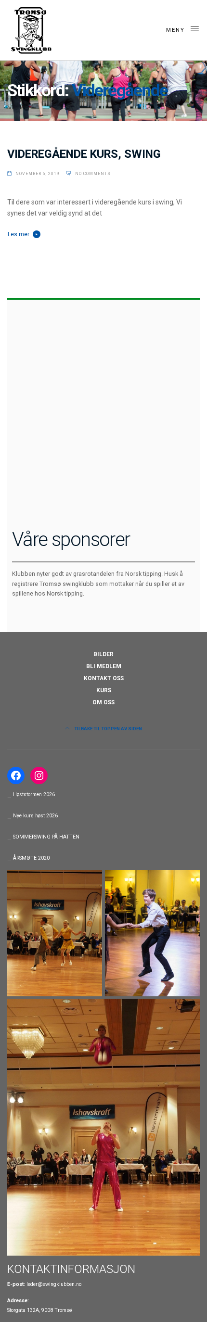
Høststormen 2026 (34, 794)
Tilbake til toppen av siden (107, 728)
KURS (103, 690)
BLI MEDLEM (103, 666)
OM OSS (103, 702)
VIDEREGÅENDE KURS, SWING (84, 154)
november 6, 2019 (37, 173)
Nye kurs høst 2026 (35, 816)
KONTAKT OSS (104, 678)
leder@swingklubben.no (53, 1284)
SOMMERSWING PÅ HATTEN (46, 837)
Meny (176, 30)
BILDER (103, 654)
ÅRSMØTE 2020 (31, 858)
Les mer (18, 234)
